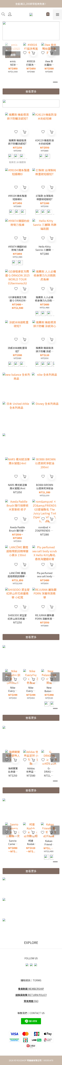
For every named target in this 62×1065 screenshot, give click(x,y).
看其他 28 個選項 (17, 162)
